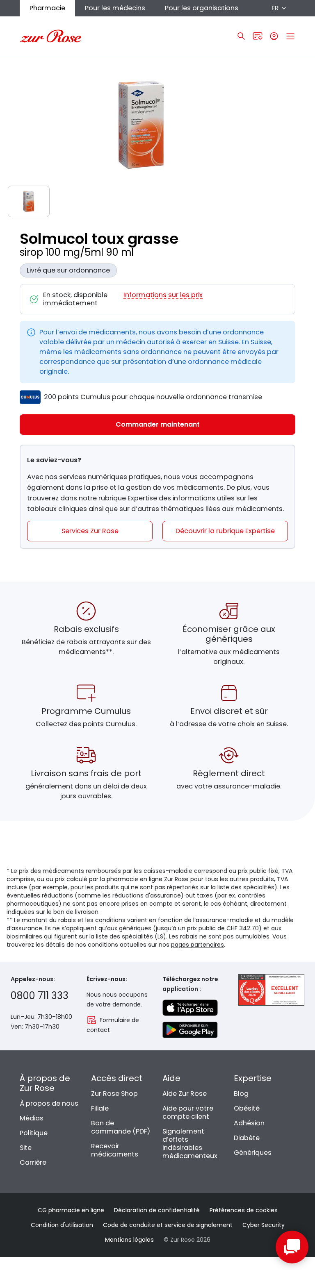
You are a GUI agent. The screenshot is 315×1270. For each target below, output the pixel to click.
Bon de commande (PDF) (120, 1127)
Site (26, 1147)
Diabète (247, 1138)
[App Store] (190, 1008)
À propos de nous (49, 1103)
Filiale (100, 1108)
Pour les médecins (115, 8)
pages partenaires (197, 945)
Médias (31, 1118)
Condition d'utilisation (62, 1225)
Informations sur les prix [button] (163, 295)
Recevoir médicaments (114, 1150)
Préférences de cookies (244, 1210)
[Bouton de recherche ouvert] (241, 36)
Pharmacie (47, 8)
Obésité (247, 1108)
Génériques (253, 1152)
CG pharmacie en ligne (71, 1210)
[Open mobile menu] (290, 36)
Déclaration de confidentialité (157, 1210)
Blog (241, 1093)
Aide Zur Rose (184, 1093)
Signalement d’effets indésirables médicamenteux (189, 1144)
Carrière (33, 1162)
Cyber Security (263, 1225)
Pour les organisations (201, 8)
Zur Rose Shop (114, 1093)
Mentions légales (129, 1240)
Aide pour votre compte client (187, 1112)
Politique (34, 1133)
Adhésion (249, 1123)
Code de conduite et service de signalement (168, 1225)
